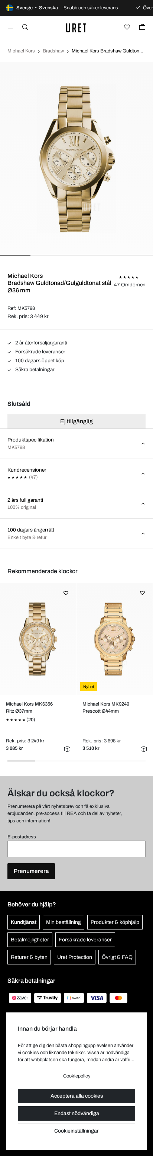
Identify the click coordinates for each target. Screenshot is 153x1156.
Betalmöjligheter (30, 940)
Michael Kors (21, 51)
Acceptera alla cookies (77, 1096)
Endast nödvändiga (76, 1113)
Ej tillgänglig (76, 421)
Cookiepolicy (76, 1076)
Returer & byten (29, 957)
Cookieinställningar (76, 1131)
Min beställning (63, 922)
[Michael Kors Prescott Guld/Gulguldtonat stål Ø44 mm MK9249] (114, 639)
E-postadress (21, 836)
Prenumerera (31, 871)
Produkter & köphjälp (115, 922)
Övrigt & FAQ (117, 957)
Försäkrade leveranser (39, 351)
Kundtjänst (23, 922)
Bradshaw (53, 51)
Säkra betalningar (34, 369)
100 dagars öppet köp (39, 360)
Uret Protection (74, 957)
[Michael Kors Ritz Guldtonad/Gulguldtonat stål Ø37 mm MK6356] (38, 639)
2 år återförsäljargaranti (40, 343)
